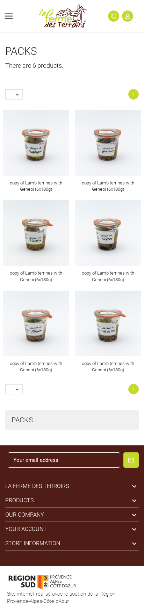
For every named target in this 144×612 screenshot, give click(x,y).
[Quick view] (29, 144)
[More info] (42, 144)
